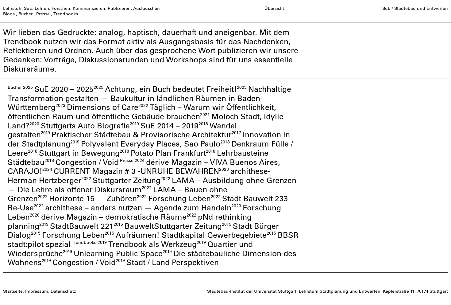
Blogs (9, 14)
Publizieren (119, 8)
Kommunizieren (89, 8)
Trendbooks (65, 14)
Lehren (42, 8)
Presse (43, 14)
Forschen (61, 8)
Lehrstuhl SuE (17, 8)
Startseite (13, 291)
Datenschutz (63, 291)
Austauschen (146, 8)
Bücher (25, 14)
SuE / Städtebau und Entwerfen (415, 8)
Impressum (36, 291)
